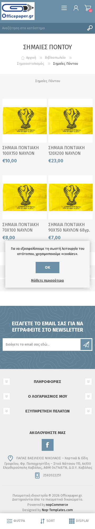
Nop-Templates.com (57, 510)
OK (47, 267)
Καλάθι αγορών (88, 8)
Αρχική (31, 57)
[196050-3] (24, 197)
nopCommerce (57, 505)
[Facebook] (48, 445)
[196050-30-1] (70, 121)
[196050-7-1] (70, 197)
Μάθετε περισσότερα (47, 280)
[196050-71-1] (24, 121)
